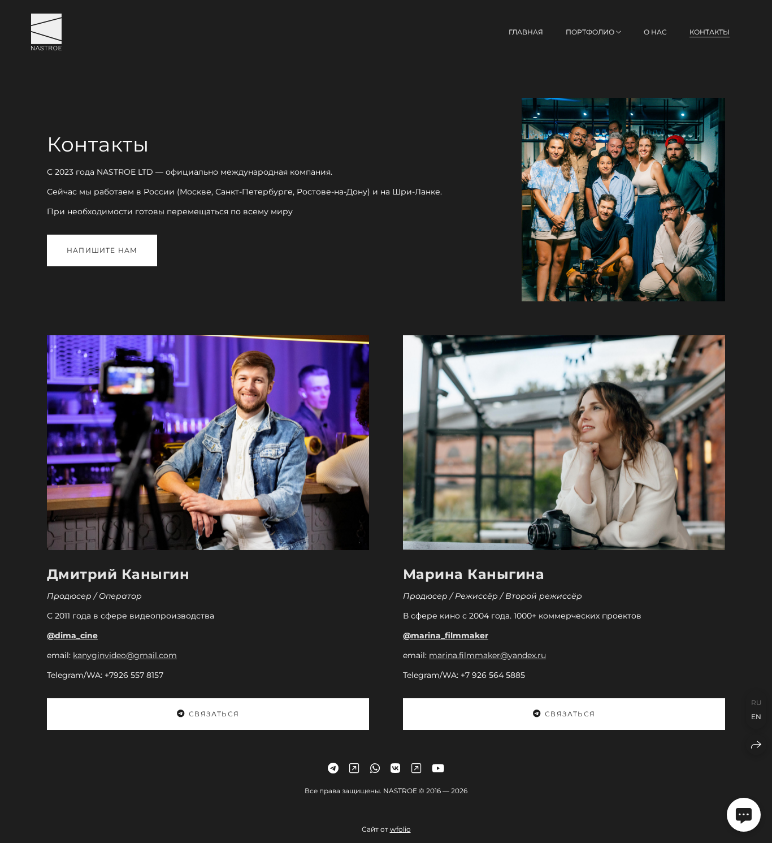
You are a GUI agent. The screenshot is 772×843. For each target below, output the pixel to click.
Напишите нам (102, 250)
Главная (526, 32)
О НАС (655, 32)
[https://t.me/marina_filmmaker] (333, 768)
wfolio (400, 828)
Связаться (214, 714)
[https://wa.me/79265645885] (375, 768)
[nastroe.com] (46, 32)
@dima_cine (72, 635)
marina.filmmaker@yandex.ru (487, 655)
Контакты (709, 32)
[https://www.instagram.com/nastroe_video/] (354, 768)
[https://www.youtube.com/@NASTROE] (438, 768)
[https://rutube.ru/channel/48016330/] (416, 768)
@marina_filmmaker (445, 635)
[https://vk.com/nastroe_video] (395, 768)
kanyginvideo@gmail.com (125, 655)
